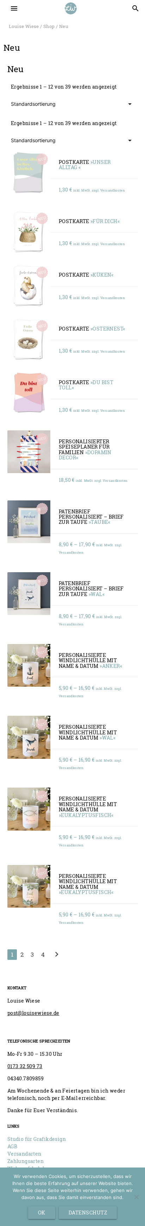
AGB (12, 1146)
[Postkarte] (28, 172)
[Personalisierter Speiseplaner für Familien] (28, 451)
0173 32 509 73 (25, 1066)
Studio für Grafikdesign (36, 1139)
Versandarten (24, 1153)
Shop (49, 26)
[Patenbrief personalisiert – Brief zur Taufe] (28, 521)
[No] (136, 1196)
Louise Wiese (24, 26)
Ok (41, 1212)
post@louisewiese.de (33, 1013)
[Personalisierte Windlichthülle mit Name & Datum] (28, 665)
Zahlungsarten (25, 1161)
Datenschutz (88, 1212)
